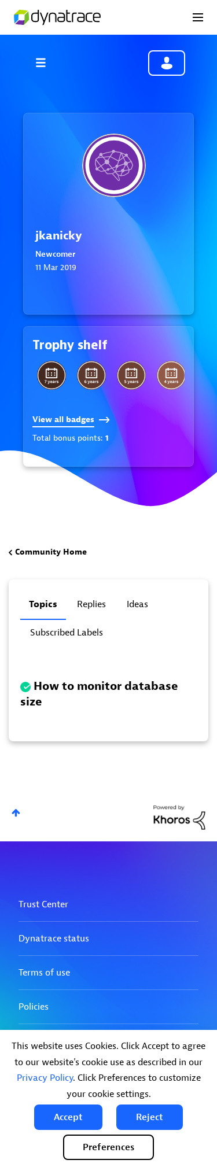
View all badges (63, 419)
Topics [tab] (43, 604)
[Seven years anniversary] (51, 375)
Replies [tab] (91, 604)
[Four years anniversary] (171, 375)
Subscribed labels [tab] (66, 632)
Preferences (108, 1147)
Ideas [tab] (137, 604)
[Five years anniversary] (131, 375)
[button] (68, 1117)
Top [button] (16, 812)
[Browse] (46, 62)
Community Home (51, 552)
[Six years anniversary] (91, 375)
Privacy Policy (45, 1078)
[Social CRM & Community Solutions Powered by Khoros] (179, 817)
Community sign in (166, 63)
